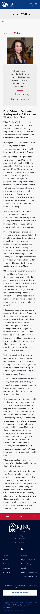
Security (24, 568)
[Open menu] (36, 4)
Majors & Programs (28, 560)
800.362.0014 (20, 542)
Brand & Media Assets (29, 572)
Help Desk (6, 564)
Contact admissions (20, 593)
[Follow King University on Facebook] (22, 549)
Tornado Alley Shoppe (29, 576)
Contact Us (7, 560)
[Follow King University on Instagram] (18, 549)
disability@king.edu (19, 605)
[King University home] (20, 528)
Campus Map (7, 572)
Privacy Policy (26, 564)
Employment (7, 568)
